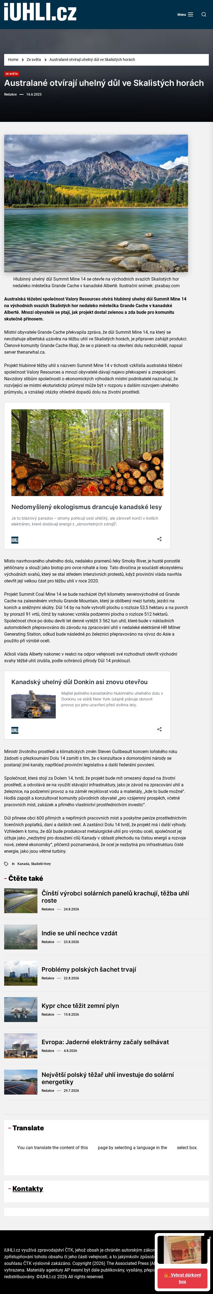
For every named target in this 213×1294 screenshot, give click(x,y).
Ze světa (12, 73)
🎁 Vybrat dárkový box (182, 1278)
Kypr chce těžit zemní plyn (80, 1005)
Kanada (23, 864)
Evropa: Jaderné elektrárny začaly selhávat (105, 1042)
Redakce (10, 94)
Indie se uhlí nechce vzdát (79, 933)
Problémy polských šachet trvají (89, 969)
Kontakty (27, 1189)
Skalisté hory (41, 864)
